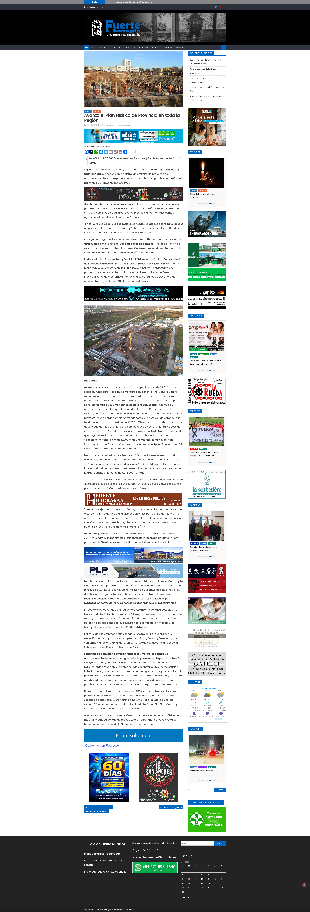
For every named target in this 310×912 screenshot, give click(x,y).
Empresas (180, 47)
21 (215, 883)
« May (183, 897)
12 (202, 879)
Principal (211, 354)
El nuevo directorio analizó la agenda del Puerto (207, 89)
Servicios (96, 111)
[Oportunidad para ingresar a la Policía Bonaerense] (207, 749)
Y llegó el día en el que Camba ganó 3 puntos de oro (206, 98)
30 (183, 892)
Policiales (143, 47)
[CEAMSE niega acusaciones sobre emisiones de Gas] (207, 526)
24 (189, 888)
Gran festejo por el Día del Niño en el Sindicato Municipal (205, 62)
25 (196, 888)
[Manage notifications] (304, 885)
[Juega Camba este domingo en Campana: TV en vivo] (207, 432)
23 (183, 888)
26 (202, 888)
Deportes (168, 47)
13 (208, 879)
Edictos (103, 47)
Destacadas (195, 767)
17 (189, 883)
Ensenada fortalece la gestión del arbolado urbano (204, 80)
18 (196, 883)
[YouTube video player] (111, 807)
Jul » (188, 897)
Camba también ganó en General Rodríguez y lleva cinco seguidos (171, 807)
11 (195, 879)
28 (215, 888)
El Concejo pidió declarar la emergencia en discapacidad (98, 811)
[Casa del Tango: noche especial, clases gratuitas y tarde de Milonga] (206, 336)
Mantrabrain (129, 909)
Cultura (194, 354)
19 (202, 883)
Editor (102, 125)
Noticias (88, 111)
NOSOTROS (130, 47)
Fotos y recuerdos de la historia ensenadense (128, 2)
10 (189, 879)
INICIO (93, 47)
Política (156, 47)
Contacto (116, 47)
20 (209, 883)
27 (209, 888)
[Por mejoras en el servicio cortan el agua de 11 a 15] (206, 173)
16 (182, 883)
